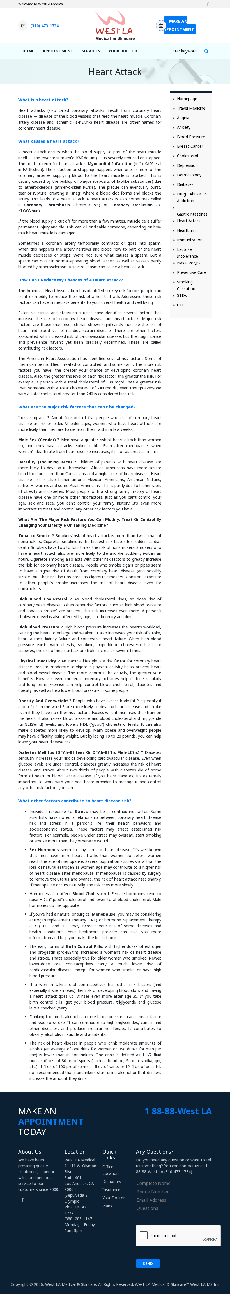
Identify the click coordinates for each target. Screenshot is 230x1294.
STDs (182, 295)
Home (28, 51)
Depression (187, 165)
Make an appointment (179, 25)
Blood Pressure (191, 136)
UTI (180, 305)
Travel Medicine (191, 108)
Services (91, 51)
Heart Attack (189, 220)
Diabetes (185, 184)
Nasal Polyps (189, 262)
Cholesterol (187, 155)
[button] (206, 51)
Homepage (187, 98)
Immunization (190, 239)
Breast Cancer (190, 146)
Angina (183, 117)
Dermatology (189, 174)
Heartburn (186, 230)
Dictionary (111, 1181)
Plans (107, 1205)
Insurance (111, 1189)
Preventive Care (191, 272)
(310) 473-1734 (44, 25)
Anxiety (183, 127)
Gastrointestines (192, 214)
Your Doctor (123, 51)
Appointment (58, 51)
